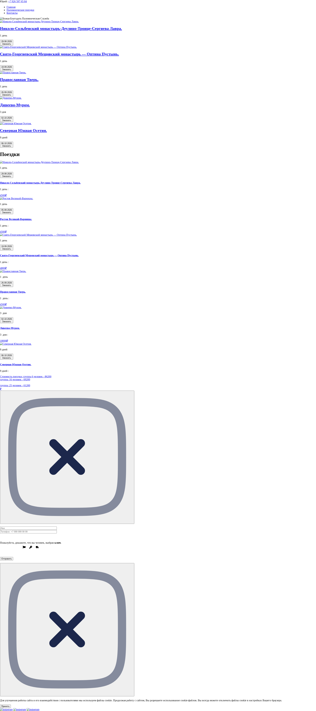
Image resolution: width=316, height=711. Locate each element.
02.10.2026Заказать (6, 119)
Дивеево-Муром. (15, 105)
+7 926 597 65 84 (17, 1)
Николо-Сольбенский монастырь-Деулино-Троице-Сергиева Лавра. (61, 28)
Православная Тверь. (19, 79)
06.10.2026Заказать (6, 144)
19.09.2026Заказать (6, 68)
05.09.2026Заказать (6, 211)
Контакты (12, 13)
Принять (5, 706)
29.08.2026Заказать (6, 42)
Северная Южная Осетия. (23, 130)
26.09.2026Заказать (6, 93)
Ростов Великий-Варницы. (16, 219)
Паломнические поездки (20, 10)
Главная (11, 7)
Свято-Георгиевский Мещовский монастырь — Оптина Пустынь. (59, 54)
